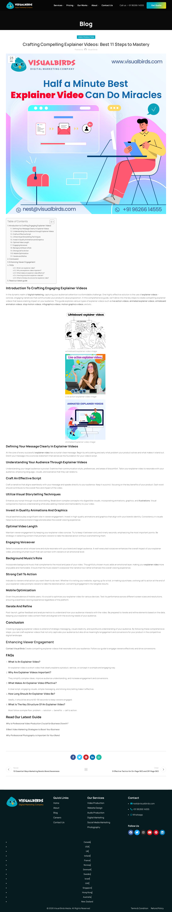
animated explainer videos (142, 301)
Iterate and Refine (19, 256)
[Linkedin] (162, 832)
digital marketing (36, 294)
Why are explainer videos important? (29, 270)
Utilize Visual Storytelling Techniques (26, 237)
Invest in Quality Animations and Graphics (28, 239)
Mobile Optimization (21, 253)
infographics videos (51, 304)
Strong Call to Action (20, 251)
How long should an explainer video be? (30, 275)
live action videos (120, 301)
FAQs (11, 265)
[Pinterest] (156, 832)
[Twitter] (137, 832)
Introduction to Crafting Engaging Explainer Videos (30, 225)
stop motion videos (32, 304)
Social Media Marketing (98, 822)
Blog (55, 812)
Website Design (95, 807)
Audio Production (95, 812)
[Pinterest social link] (86, 757)
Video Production (95, 802)
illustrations (144, 500)
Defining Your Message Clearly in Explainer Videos (31, 228)
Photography (93, 827)
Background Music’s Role (22, 248)
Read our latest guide (18, 280)
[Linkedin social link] (92, 757)
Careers (57, 817)
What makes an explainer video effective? (31, 273)
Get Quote (156, 5)
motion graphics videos (72, 304)
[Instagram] (143, 832)
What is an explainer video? (26, 268)
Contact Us (58, 822)
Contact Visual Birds (15, 648)
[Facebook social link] (73, 757)
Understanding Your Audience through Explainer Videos (33, 231)
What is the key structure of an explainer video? (33, 278)
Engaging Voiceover (20, 245)
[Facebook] (130, 832)
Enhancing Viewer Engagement (22, 262)
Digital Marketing (95, 817)
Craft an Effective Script (22, 234)
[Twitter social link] (79, 757)
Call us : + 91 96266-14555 (132, 5)
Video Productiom (86, 37)
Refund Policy (157, 908)
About (56, 807)
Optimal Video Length (21, 242)
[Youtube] (149, 832)
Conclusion (14, 259)
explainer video (42, 452)
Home (56, 802)
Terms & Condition (139, 908)
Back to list (86, 769)
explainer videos (149, 294)
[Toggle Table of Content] (51, 222)
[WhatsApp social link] (99, 757)
